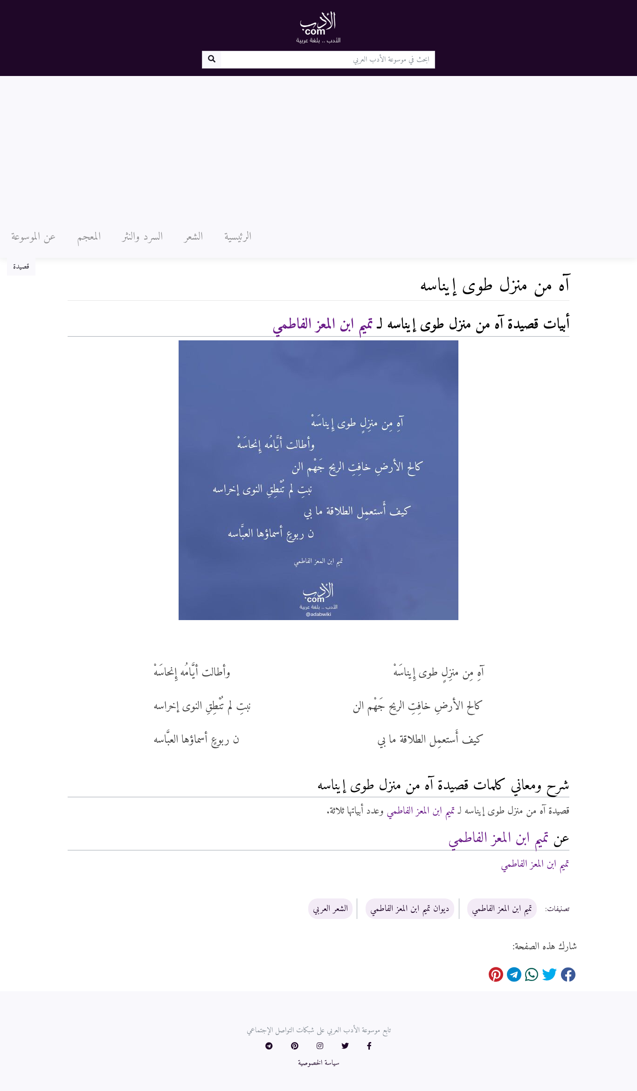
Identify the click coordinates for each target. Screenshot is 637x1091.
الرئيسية (237, 237)
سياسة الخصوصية (318, 1063)
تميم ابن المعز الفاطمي (322, 324)
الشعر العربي (330, 909)
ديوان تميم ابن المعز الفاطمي (410, 909)
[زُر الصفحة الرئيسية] (318, 27)
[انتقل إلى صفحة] (211, 60)
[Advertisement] (318, 146)
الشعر (193, 237)
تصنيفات (558, 909)
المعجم (89, 237)
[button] (369, 1047)
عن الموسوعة (33, 237)
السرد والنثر (142, 237)
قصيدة (21, 266)
